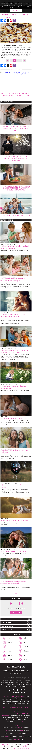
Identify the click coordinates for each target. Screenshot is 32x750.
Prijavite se (16, 612)
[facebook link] (10, 603)
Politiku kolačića (24, 7)
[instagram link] (21, 604)
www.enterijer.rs (20, 733)
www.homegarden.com (9, 736)
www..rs (20, 722)
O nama (5, 708)
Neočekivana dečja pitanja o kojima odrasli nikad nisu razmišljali (14, 247)
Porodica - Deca (11, 244)
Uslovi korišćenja (23, 746)
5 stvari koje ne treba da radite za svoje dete (14, 521)
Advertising (14, 708)
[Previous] (1, 33)
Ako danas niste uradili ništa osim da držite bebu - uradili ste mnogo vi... (14, 315)
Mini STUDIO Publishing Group (20, 748)
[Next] (30, 33)
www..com (16, 725)
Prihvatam (16, 10)
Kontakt (16, 711)
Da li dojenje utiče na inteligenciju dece (13, 419)
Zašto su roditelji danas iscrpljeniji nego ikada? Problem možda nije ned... (13, 280)
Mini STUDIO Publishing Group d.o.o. (13, 696)
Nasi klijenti (23, 708)
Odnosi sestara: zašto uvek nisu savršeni (13, 551)
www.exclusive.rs (23, 730)
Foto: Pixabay (5, 41)
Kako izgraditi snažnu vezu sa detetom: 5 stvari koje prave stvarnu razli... (14, 351)
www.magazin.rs (21, 727)
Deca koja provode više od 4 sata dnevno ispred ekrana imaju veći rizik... (13, 583)
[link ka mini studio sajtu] (16, 692)
